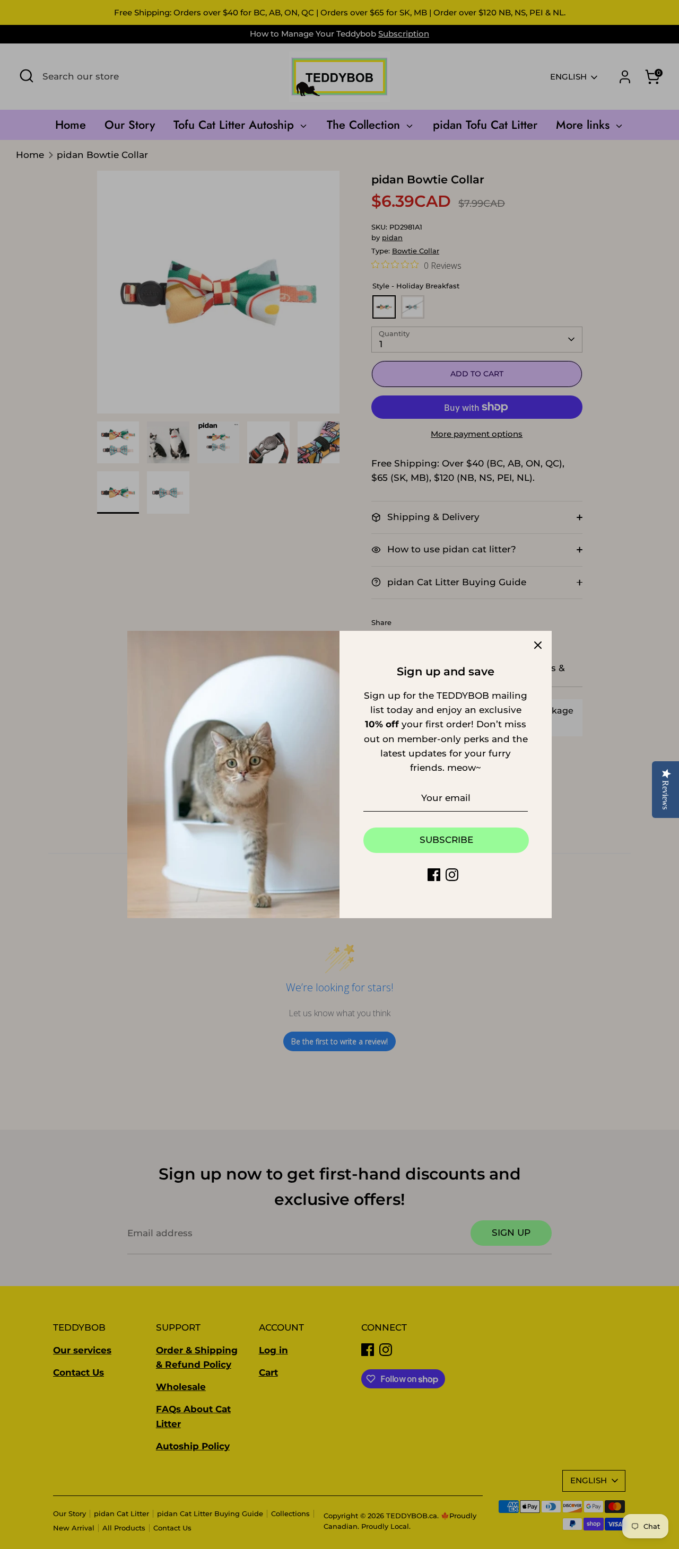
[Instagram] (452, 874)
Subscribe (446, 839)
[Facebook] (434, 874)
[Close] (538, 644)
